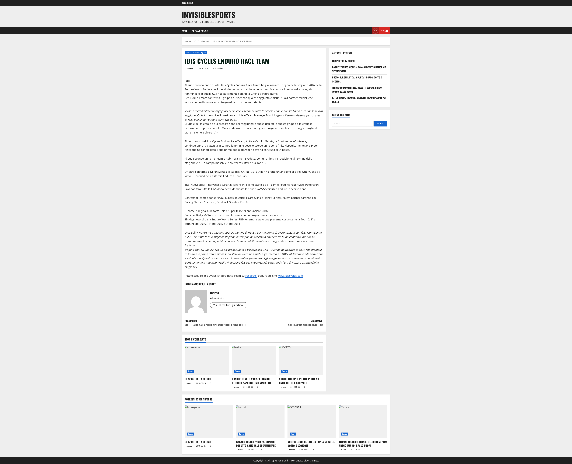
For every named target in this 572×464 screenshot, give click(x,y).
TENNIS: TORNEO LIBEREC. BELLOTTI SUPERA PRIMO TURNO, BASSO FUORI (363, 443)
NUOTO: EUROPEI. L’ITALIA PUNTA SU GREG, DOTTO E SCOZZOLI (299, 381)
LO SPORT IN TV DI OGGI (198, 379)
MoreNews (297, 460)
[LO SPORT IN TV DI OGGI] (207, 360)
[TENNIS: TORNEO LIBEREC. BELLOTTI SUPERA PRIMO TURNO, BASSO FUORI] (363, 421)
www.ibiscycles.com (290, 275)
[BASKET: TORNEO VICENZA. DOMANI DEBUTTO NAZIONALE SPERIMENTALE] (254, 360)
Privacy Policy (200, 30)
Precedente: (215, 323)
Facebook (251, 275)
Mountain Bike (192, 52)
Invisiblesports (208, 14)
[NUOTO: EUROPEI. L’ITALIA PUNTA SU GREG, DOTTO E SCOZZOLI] (301, 360)
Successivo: (305, 323)
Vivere (384, 30)
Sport (203, 52)
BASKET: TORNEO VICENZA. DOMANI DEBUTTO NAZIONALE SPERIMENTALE (251, 381)
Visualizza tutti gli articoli (228, 305)
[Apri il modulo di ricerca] (369, 31)
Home (184, 30)
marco (190, 68)
